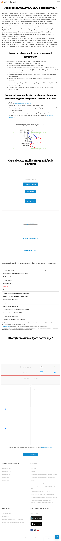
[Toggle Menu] (58, 2)
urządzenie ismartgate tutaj (22, 103)
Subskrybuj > (35, 513)
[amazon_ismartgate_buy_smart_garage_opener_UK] (30, 242)
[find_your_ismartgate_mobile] (30, 341)
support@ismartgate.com (46, 447)
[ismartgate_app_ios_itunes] (36, 524)
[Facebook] (31, 530)
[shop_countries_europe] (30, 194)
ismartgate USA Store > (30, 224)
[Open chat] (57, 537)
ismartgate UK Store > (30, 250)
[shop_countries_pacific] (30, 204)
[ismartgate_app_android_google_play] (36, 518)
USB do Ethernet (6, 326)
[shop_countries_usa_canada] (30, 187)
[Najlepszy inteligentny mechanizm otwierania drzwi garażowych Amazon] (30, 215)
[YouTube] (38, 530)
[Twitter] (35, 530)
